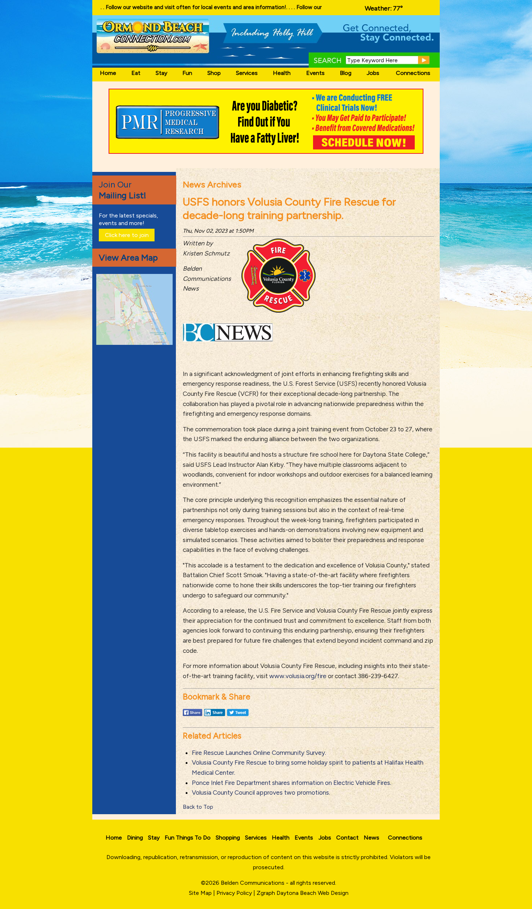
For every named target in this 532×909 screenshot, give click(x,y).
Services (247, 72)
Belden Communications (253, 882)
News (371, 837)
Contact (347, 837)
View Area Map (128, 257)
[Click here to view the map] (136, 342)
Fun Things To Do (188, 837)
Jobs (373, 72)
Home (108, 72)
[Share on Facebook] (192, 716)
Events (315, 72)
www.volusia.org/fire (297, 676)
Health (282, 72)
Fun (187, 72)
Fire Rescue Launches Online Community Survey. (259, 752)
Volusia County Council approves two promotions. (261, 792)
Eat (135, 72)
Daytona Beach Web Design (312, 892)
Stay (161, 72)
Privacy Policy (234, 892)
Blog (345, 72)
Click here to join (127, 235)
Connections (413, 72)
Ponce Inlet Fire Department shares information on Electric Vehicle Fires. (291, 782)
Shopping (228, 837)
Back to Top (198, 807)
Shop (214, 72)
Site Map (200, 892)
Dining (135, 837)
